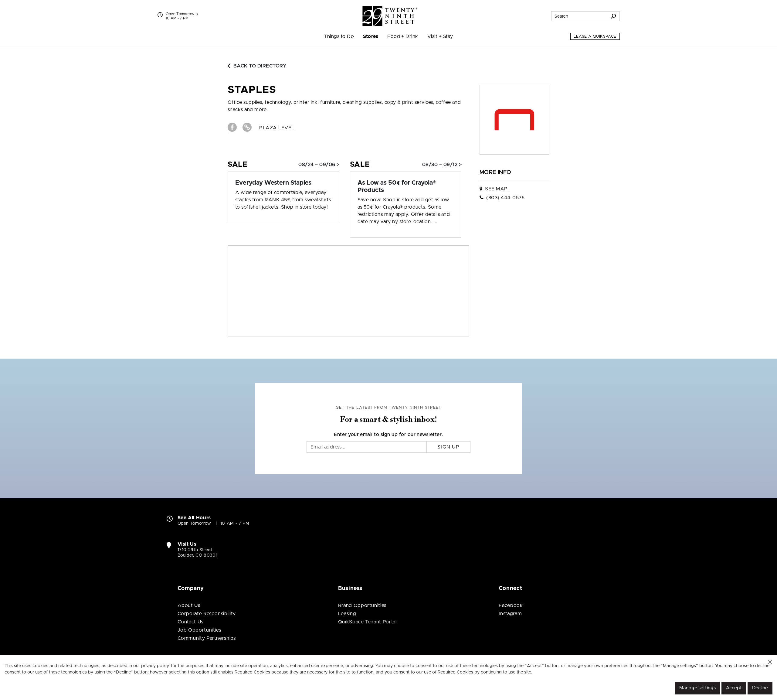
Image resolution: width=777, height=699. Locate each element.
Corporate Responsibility (207, 613)
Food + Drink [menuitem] (402, 36)
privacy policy (154, 666)
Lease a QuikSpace (595, 37)
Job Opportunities (199, 630)
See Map (496, 188)
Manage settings (697, 688)
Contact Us (190, 621)
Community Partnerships (207, 638)
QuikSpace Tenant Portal (367, 621)
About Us (189, 605)
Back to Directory (260, 65)
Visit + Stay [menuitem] (440, 36)
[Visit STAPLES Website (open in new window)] (247, 127)
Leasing (347, 613)
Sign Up (448, 447)
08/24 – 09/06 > (318, 164)
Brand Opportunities (362, 605)
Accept (734, 688)
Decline (760, 688)
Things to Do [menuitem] (339, 36)
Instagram (510, 613)
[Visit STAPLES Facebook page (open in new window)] (232, 127)
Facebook (511, 605)
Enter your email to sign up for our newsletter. (388, 434)
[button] (770, 662)
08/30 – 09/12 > (442, 164)
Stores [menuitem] (370, 36)
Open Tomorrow (180, 14)
